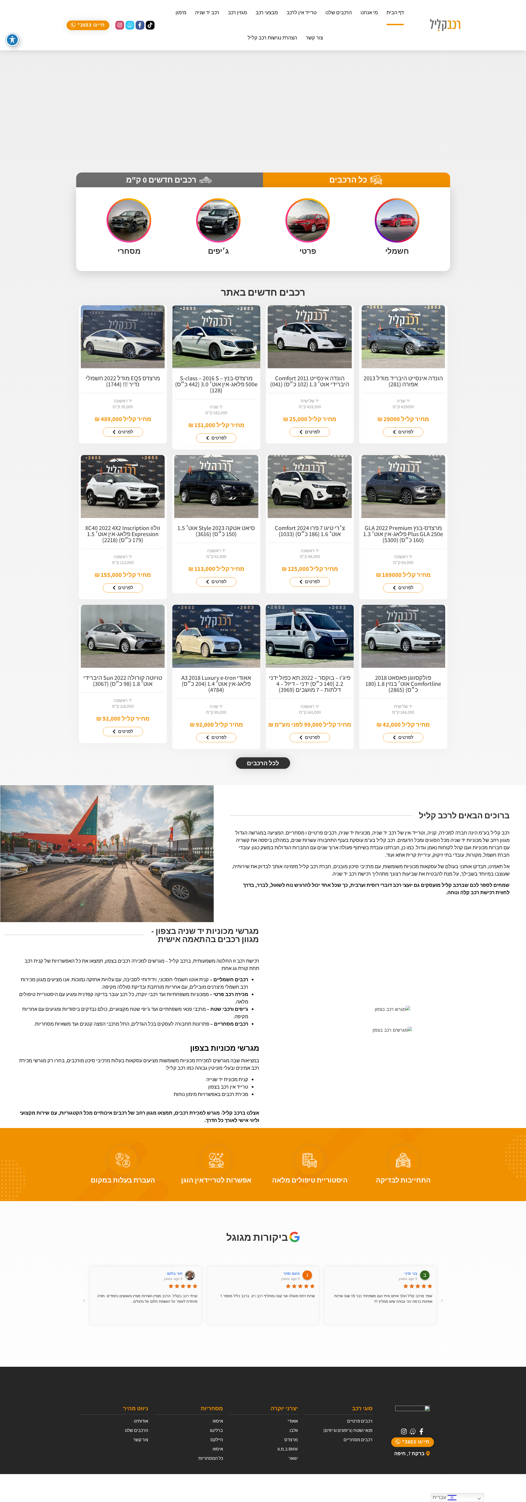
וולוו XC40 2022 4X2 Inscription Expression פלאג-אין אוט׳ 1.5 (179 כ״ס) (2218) (122, 534)
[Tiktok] (150, 25)
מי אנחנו (369, 12)
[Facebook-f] (140, 25)
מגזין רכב (237, 12)
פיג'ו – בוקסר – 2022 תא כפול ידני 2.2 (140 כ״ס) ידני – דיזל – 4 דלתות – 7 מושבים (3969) (309, 684)
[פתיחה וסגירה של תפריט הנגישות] (12, 39)
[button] (88, 25)
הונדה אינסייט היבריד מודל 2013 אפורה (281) (403, 381)
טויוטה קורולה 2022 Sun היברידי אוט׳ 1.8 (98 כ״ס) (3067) (122, 680)
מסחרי (129, 251)
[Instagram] (119, 25)
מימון (181, 12)
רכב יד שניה (207, 12)
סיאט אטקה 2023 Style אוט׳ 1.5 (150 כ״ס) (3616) (216, 531)
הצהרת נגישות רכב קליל (272, 37)
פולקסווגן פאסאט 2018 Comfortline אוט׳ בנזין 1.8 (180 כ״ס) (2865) (403, 684)
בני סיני (410, 1273)
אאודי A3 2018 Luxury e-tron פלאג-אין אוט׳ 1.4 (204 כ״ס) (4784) (216, 684)
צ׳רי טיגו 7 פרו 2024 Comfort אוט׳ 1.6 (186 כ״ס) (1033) (310, 531)
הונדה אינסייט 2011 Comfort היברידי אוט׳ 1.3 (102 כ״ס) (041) (309, 381)
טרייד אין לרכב (302, 12)
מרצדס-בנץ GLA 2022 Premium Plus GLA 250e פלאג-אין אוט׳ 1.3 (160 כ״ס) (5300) (403, 534)
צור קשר (314, 37)
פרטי (307, 251)
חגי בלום (174, 1273)
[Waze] (129, 25)
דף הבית (395, 12)
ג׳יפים (218, 251)
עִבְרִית (440, 1497)
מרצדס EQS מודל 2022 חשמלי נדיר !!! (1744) (123, 381)
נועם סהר (291, 1273)
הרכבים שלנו (338, 12)
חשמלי (397, 251)
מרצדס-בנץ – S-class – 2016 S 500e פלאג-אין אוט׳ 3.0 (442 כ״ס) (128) (216, 384)
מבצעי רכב (267, 12)
